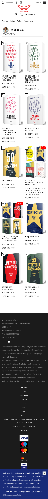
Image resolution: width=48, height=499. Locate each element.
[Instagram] (21, 2)
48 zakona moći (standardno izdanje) (10, 78)
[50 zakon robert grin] (12, 162)
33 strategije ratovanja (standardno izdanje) (32, 79)
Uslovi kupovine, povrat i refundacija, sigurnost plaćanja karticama (24, 420)
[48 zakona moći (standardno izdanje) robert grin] (12, 57)
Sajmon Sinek (32, 194)
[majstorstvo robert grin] (35, 218)
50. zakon (7, 180)
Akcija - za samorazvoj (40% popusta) (34, 182)
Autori (19, 21)
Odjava (24, 430)
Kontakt (24, 415)
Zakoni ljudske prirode (33, 129)
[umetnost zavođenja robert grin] (12, 268)
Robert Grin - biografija (15, 32)
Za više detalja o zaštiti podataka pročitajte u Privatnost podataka (22, 493)
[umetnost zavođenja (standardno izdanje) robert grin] (12, 109)
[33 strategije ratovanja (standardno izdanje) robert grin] (35, 57)
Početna (5, 21)
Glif (24, 412)
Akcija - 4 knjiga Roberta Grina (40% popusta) (11, 239)
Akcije (24, 404)
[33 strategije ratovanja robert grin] (35, 268)
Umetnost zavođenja (7, 288)
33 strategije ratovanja (32, 288)
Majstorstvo (32, 237)
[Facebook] (17, 2)
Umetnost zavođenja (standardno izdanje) (9, 131)
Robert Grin (28, 21)
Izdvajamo (24, 396)
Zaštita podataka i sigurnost (24, 426)
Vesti (24, 408)
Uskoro (24, 400)
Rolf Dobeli (37, 192)
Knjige (12, 21)
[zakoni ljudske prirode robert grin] (35, 109)
